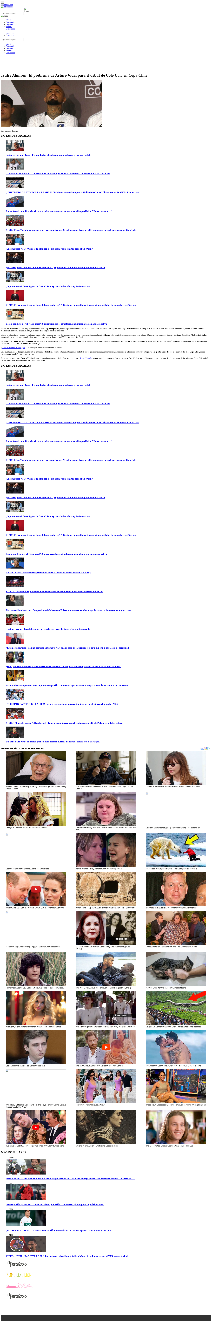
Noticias (9, 27)
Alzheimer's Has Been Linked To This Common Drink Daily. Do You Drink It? (104, 788)
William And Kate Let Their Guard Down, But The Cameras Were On (35, 908)
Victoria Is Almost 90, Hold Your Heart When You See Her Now (173, 787)
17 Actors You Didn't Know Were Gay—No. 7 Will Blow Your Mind (173, 1066)
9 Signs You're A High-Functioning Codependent (97, 1146)
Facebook (9, 33)
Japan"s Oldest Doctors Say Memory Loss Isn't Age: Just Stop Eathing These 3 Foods (36, 788)
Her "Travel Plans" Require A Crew (90, 1105)
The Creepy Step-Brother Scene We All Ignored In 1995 (169, 1146)
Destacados (10, 29)
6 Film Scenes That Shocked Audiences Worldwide (27, 869)
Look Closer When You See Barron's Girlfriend (25, 1066)
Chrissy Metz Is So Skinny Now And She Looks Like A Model (171, 947)
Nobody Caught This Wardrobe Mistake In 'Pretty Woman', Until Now (105, 1027)
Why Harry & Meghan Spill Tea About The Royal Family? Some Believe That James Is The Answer (36, 1106)
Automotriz (10, 22)
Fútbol (8, 20)
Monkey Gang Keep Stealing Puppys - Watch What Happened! (33, 947)
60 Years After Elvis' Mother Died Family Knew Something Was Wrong (103, 948)
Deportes (9, 24)
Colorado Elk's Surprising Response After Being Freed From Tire (173, 828)
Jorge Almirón (86, 358)
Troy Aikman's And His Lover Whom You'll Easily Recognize (171, 908)
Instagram (9, 35)
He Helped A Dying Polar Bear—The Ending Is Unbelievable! (171, 869)
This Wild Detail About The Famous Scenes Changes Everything (103, 988)
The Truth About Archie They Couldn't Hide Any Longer (99, 1066)
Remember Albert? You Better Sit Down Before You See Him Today (35, 988)
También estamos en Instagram (13, 348)
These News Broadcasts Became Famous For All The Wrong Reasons (176, 1105)
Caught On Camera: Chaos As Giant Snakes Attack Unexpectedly (173, 1027)
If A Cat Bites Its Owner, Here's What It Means (166, 988)
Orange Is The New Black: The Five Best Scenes (26, 828)
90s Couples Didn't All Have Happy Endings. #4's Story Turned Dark (35, 1146)
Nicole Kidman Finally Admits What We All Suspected (99, 869)
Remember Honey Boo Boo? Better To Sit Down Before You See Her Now (106, 829)
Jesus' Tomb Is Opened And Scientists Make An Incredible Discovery (105, 908)
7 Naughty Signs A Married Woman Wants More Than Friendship (33, 1027)
